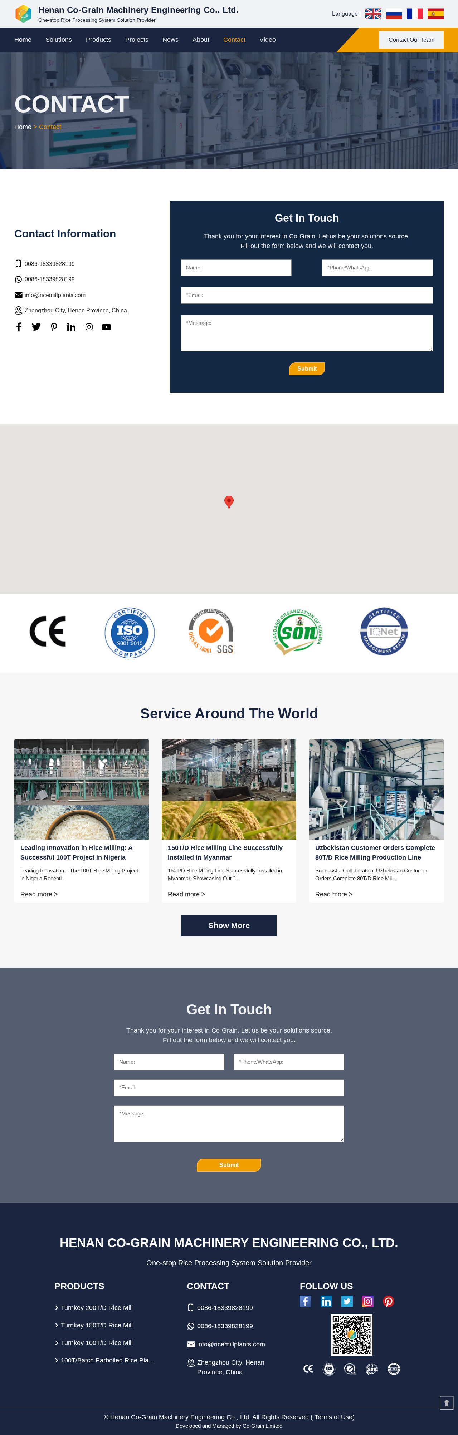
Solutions (58, 39)
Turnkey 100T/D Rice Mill (97, 1342)
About (201, 39)
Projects (136, 39)
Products (98, 39)
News (170, 39)
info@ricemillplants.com (55, 295)
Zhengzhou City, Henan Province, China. (76, 310)
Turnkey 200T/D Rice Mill (97, 1307)
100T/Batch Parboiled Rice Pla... (107, 1360)
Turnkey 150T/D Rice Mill (97, 1325)
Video (267, 39)
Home (22, 39)
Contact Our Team (411, 40)
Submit (307, 369)
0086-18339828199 (50, 264)
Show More (229, 925)
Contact (234, 39)
